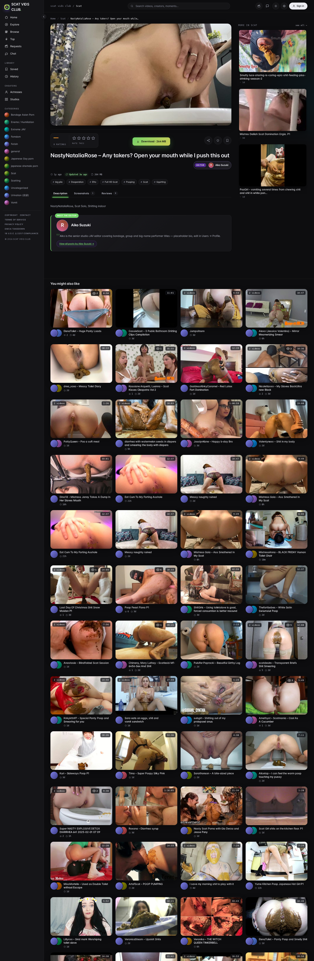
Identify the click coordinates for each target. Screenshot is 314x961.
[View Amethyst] (253, 720)
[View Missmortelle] (58, 886)
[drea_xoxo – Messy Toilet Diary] (81, 368)
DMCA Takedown (15, 229)
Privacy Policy (14, 224)
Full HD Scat (111, 182)
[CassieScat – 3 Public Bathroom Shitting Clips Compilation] (146, 314)
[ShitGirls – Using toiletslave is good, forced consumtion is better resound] (211, 591)
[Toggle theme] (275, 6)
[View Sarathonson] (188, 775)
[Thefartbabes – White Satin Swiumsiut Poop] (276, 591)
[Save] (227, 140)
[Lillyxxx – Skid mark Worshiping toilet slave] (81, 922)
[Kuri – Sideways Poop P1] (81, 755)
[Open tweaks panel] (284, 6)
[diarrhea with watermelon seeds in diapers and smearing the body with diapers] (146, 425)
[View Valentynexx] (253, 443)
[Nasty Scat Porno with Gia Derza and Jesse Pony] (211, 812)
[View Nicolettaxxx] (253, 388)
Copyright (11, 215)
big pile (59, 182)
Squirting (161, 182)
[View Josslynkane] (188, 443)
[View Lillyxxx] (58, 941)
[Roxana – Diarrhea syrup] (146, 810)
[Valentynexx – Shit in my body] (276, 423)
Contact (25, 215)
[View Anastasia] (58, 665)
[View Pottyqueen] (58, 443)
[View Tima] (123, 775)
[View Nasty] (188, 830)
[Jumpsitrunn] (211, 313)
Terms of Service (15, 220)
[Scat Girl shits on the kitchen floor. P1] (276, 810)
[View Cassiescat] (123, 333)
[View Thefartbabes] (253, 609)
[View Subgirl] (188, 720)
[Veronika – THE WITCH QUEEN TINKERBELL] (211, 922)
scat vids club (60, 6)
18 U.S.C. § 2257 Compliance (21, 233)
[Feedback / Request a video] (267, 6)
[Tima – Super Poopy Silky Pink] (146, 755)
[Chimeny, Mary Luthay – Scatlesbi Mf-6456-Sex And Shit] (146, 646)
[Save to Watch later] (107, 293)
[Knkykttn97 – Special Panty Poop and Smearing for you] (81, 701)
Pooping (130, 182)
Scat (63, 18)
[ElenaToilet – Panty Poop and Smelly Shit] (276, 921)
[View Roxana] (123, 830)
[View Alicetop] (253, 775)
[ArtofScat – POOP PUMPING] (146, 865)
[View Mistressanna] (253, 554)
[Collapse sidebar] (43, 16)
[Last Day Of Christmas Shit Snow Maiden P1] (81, 591)
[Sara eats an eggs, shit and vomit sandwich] (146, 701)
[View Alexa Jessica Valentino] (253, 333)
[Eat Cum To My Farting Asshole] (146, 479)
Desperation (77, 182)
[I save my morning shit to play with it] (211, 865)
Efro (94, 182)
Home (53, 18)
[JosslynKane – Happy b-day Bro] (211, 423)
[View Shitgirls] (188, 609)
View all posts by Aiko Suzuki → (76, 243)
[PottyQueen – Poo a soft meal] (81, 423)
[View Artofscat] (123, 886)
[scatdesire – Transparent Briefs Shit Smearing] (276, 646)
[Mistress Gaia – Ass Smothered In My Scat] (276, 480)
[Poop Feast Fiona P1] (146, 589)
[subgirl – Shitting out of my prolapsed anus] (211, 701)
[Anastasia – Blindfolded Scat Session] (81, 644)
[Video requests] (259, 6)
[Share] (208, 140)
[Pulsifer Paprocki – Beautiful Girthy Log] (211, 644)
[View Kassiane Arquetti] (123, 388)
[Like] (218, 140)
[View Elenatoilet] (58, 333)
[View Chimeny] (123, 665)
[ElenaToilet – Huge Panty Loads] (81, 313)
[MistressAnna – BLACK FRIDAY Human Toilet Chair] (276, 535)
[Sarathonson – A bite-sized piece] (211, 755)
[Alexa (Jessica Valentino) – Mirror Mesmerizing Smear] (276, 314)
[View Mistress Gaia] (253, 499)
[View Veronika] (188, 941)
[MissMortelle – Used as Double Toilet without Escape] (81, 867)
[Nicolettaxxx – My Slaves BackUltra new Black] (276, 369)
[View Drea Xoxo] (58, 388)
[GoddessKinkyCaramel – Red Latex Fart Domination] (211, 369)
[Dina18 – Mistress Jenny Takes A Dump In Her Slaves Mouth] (81, 480)
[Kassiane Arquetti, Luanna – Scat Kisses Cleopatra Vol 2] (146, 369)
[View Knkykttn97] (58, 720)
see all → (301, 25)
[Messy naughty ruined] (211, 479)
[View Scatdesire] (253, 665)
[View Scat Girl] (253, 830)
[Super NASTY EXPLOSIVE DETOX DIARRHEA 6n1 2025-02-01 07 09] (81, 812)
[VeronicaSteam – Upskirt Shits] (146, 921)
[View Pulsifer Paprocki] (188, 665)
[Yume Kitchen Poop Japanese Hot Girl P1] (276, 865)
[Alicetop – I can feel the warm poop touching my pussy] (276, 756)
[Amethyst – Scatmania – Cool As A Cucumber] (276, 701)
